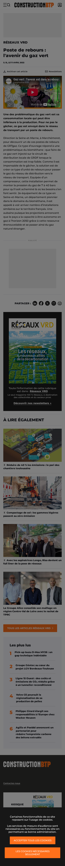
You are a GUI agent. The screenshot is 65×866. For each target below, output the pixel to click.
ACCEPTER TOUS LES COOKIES (32, 840)
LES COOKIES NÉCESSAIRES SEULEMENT (33, 853)
